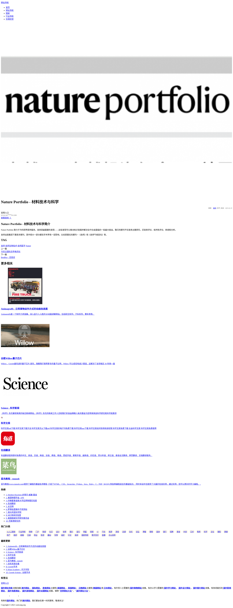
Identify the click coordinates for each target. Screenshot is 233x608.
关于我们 (5, 596)
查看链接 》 (6, 218)
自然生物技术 (11, 246)
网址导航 (5, 3)
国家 (8, 13)
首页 (8, 7)
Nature (28, 246)
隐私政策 (14, 596)
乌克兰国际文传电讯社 (10, 252)
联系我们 (23, 596)
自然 (3, 246)
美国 (214, 208)
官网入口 (5, 583)
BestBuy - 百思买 (8, 257)
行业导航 (10, 16)
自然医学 (21, 246)
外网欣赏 (10, 19)
